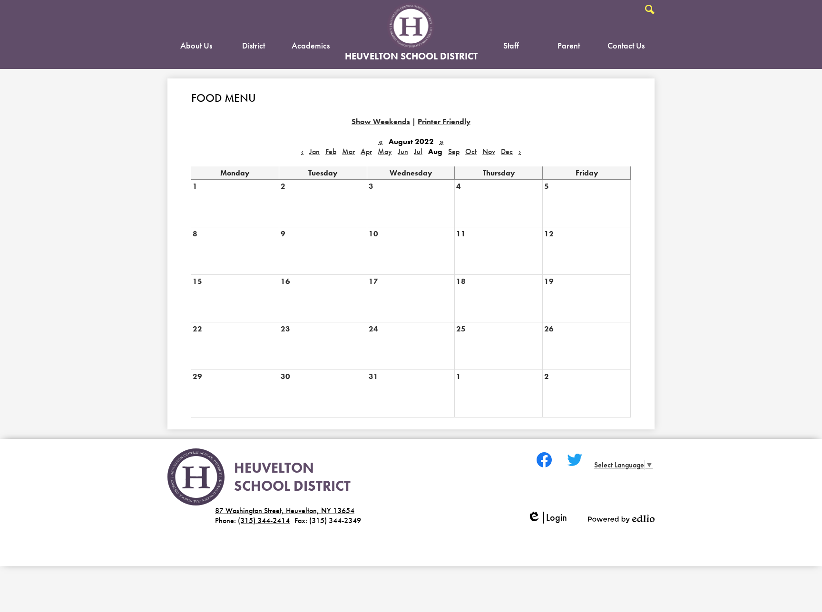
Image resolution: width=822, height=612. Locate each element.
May (385, 151)
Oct (471, 151)
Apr (366, 151)
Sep (454, 151)
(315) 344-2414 (264, 520)
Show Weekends (381, 121)
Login (550, 518)
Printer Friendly (444, 121)
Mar (348, 151)
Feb (330, 151)
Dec (507, 151)
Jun (403, 151)
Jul (418, 151)
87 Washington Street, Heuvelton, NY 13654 (284, 510)
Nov (488, 151)
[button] (196, 47)
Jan (314, 151)
